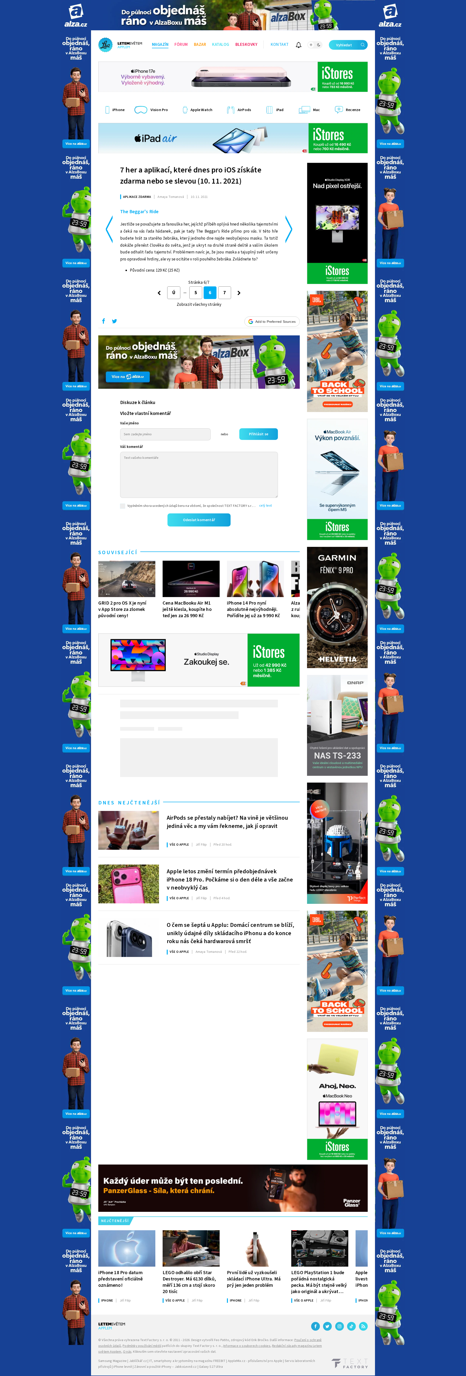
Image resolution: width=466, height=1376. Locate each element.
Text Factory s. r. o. (154, 1340)
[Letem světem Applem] (120, 45)
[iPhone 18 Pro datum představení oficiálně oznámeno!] (126, 1248)
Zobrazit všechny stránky (199, 305)
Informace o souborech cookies (246, 1346)
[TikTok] (351, 1326)
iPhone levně (122, 1366)
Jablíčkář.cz (138, 1361)
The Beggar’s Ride (139, 211)
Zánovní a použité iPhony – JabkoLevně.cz (165, 1366)
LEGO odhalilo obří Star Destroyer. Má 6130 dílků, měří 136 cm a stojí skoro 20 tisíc (189, 1282)
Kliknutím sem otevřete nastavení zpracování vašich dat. (174, 1351)
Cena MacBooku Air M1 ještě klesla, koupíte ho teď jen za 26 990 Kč (187, 609)
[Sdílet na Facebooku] (103, 322)
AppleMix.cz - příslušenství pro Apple (255, 1361)
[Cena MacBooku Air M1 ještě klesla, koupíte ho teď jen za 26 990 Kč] (191, 579)
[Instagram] (339, 1326)
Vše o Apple (179, 844)
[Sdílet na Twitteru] (114, 322)
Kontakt (280, 45)
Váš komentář (131, 446)
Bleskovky (246, 45)
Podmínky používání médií (142, 1346)
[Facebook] (315, 1326)
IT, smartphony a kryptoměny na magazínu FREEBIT (187, 1361)
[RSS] (363, 1326)
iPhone (107, 1300)
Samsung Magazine (112, 1361)
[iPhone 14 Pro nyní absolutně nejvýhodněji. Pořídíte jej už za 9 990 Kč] (255, 579)
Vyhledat (344, 45)
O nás (127, 1351)
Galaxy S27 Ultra (211, 1366)
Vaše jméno (129, 423)
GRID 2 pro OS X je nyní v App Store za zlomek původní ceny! (122, 609)
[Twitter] (327, 1326)
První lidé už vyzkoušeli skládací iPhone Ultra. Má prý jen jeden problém (254, 1278)
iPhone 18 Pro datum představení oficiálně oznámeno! (120, 1278)
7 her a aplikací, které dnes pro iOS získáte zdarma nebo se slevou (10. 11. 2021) (190, 175)
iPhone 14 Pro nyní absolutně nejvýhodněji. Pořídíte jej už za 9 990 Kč (253, 609)
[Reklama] (76, 15)
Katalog (220, 45)
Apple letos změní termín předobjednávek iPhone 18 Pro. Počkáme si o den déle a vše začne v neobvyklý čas (230, 879)
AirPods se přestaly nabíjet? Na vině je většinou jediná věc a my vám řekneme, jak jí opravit (227, 822)
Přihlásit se (258, 434)
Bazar (200, 45)
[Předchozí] (159, 293)
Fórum (181, 45)
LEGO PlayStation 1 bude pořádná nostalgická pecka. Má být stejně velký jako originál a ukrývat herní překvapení (319, 1282)
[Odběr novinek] (299, 45)
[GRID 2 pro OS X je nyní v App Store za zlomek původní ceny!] (126, 579)
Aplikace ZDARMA (137, 196)
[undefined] (239, 293)
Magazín (160, 45)
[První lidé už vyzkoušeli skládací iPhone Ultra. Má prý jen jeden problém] (255, 1248)
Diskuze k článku (137, 402)
